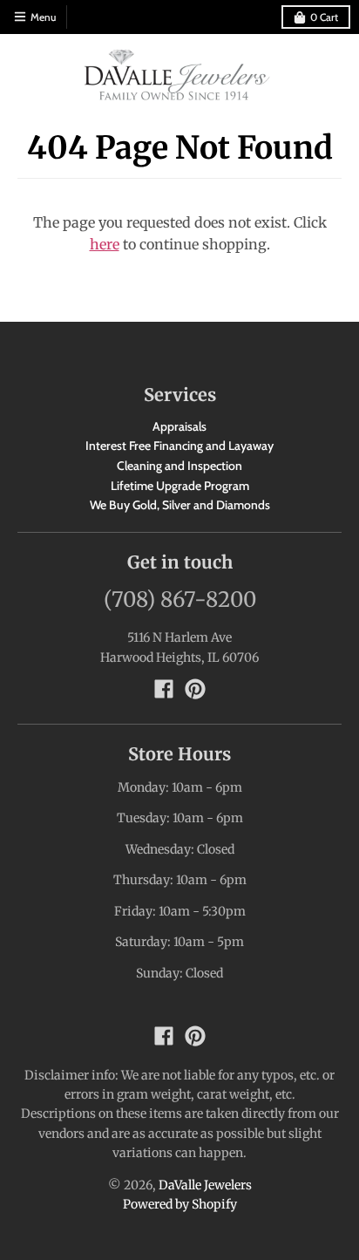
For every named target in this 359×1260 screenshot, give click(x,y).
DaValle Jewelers (205, 1185)
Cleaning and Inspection (179, 465)
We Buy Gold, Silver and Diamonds (180, 505)
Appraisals (179, 426)
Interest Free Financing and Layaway (179, 445)
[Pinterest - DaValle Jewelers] (195, 688)
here (104, 244)
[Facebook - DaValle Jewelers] (163, 688)
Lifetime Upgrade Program (180, 486)
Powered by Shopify (180, 1204)
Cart (324, 17)
